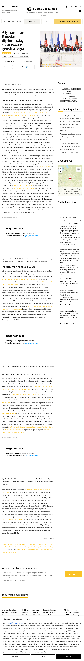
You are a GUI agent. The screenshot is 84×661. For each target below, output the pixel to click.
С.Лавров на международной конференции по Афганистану (57, 64)
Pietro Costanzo (26, 615)
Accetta (69, 657)
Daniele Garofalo (28, 61)
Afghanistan (15, 53)
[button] (47, 21)
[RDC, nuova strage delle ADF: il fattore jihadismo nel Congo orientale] (73, 604)
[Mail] (70, 323)
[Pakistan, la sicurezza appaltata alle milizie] (31, 604)
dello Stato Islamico (9, 413)
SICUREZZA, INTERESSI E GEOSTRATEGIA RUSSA (70, 100)
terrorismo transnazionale (14, 430)
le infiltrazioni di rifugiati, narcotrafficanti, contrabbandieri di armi (30, 427)
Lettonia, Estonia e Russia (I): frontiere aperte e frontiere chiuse (50, 613)
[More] (32, 67)
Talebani (11, 56)
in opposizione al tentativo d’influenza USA (26, 394)
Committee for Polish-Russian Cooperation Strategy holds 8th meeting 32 (27, 544)
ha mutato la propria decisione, (24, 188)
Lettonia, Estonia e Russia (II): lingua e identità (9, 612)
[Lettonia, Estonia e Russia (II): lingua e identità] (11, 604)
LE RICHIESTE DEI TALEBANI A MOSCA (67, 95)
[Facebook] (66, 6)
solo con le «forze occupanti (23, 185)
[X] (80, 6)
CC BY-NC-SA (64, 66)
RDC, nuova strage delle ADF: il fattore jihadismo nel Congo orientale (72, 613)
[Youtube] (80, 11)
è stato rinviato (45, 166)
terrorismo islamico (22, 56)
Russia (4, 56)
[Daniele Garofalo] (21, 61)
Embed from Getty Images (9, 217)
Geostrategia (25, 53)
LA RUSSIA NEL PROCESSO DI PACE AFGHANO (70, 90)
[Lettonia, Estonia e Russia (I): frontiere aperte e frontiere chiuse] (52, 604)
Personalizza (15, 657)
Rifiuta (43, 657)
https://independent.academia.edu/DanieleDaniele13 (70, 221)
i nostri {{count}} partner (15, 623)
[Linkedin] (75, 6)
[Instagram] (71, 6)
